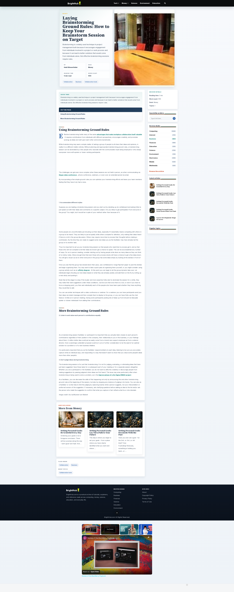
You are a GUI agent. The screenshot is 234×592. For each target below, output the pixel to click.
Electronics (162, 158)
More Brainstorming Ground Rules (72, 118)
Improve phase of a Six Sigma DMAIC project (115, 375)
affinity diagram (84, 270)
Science (134, 3)
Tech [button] (116, 3)
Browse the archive (156, 171)
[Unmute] (85, 533)
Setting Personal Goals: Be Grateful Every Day (71, 431)
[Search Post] (174, 118)
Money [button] (124, 3)
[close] (187, 585)
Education (156, 3)
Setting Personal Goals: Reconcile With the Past (129, 432)
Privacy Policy (147, 498)
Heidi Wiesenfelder (71, 67)
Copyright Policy (148, 495)
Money (65, 13)
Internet (162, 135)
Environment (145, 3)
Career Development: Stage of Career (166, 218)
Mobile (162, 162)
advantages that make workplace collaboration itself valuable (119, 134)
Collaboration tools (91, 82)
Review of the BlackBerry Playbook (101, 538)
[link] (85, 538)
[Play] (83, 533)
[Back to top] (117, 513)
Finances (162, 143)
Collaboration (68, 82)
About (144, 492)
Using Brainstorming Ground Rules (72, 114)
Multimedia (162, 165)
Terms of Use (147, 502)
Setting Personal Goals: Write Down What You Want (166, 210)
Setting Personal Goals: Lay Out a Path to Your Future (100, 432)
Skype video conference (68, 175)
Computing (162, 131)
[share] (148, 537)
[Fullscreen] (99, 533)
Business (79, 82)
